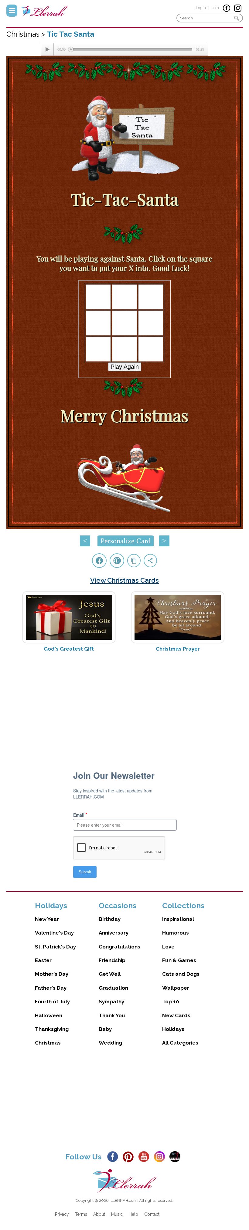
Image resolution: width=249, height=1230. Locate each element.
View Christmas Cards (124, 580)
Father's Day (51, 988)
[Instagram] (161, 1156)
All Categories (180, 1043)
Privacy (62, 1214)
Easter (43, 960)
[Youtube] (145, 1156)
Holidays (173, 1029)
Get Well (110, 974)
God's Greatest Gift (69, 649)
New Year (47, 919)
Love (168, 947)
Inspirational (178, 919)
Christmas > (26, 34)
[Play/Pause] (47, 49)
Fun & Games (179, 960)
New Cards (176, 1015)
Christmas (48, 1043)
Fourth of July (52, 1001)
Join (215, 7)
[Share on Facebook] (99, 560)
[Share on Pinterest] (117, 560)
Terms (81, 1214)
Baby (105, 1029)
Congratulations (119, 947)
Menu (11, 11)
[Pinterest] (130, 1156)
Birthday (110, 919)
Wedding (110, 1043)
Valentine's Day (54, 933)
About (99, 1214)
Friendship (112, 960)
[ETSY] (176, 1156)
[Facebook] (114, 1156)
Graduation (113, 988)
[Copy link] (134, 560)
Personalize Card (126, 541)
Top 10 (170, 1001)
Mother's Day (51, 974)
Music (117, 1214)
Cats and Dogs (181, 974)
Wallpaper (175, 988)
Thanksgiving (52, 1029)
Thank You (112, 1015)
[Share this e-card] (150, 560)
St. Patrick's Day (55, 947)
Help (133, 1214)
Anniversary (113, 933)
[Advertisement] (124, 704)
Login (201, 7)
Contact (151, 1214)
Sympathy (111, 1001)
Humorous (175, 933)
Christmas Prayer (178, 649)
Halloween (48, 1015)
